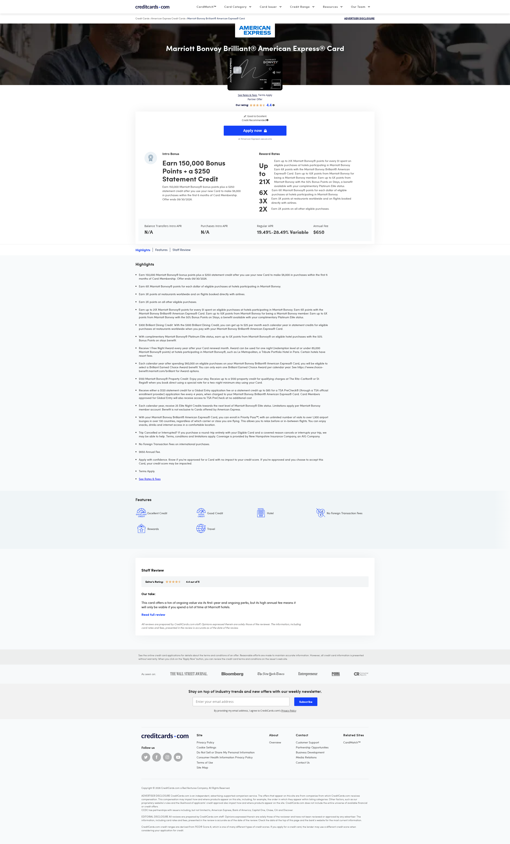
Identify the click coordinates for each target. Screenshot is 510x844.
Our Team (358, 7)
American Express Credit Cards (168, 18)
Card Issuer (268, 7)
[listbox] (255, 524)
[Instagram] (167, 757)
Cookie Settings (206, 747)
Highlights (142, 250)
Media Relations (306, 757)
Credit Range (300, 7)
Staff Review (181, 250)
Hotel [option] (270, 513)
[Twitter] (145, 757)
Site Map (202, 767)
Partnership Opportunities (312, 747)
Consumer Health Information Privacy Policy (225, 757)
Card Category (235, 7)
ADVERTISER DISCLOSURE (359, 18)
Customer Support (307, 742)
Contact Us (303, 762)
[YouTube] (178, 757)
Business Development (310, 752)
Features (161, 250)
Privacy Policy (288, 710)
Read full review (153, 614)
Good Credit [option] (215, 513)
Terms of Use (205, 762)
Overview (275, 742)
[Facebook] (156, 757)
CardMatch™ (206, 7)
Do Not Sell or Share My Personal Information (226, 752)
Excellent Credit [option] (157, 513)
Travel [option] (211, 529)
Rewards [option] (153, 529)
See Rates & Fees (247, 95)
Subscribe (305, 702)
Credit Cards (142, 18)
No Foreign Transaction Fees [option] (344, 513)
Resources (330, 7)
